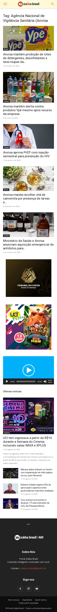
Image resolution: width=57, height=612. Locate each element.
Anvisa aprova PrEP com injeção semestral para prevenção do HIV (26, 154)
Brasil (6, 49)
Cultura (7, 433)
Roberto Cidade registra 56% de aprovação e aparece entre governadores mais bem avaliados (37, 487)
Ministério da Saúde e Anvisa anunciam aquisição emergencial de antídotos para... (28, 244)
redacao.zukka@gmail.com (33, 568)
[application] (28, 370)
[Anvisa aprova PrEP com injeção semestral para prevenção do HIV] (28, 136)
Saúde (6, 101)
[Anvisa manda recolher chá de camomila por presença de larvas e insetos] (28, 178)
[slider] (26, 381)
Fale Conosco (14, 600)
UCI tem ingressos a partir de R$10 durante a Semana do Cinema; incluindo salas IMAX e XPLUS (27, 441)
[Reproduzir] (7, 381)
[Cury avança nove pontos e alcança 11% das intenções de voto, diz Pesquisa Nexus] (10, 503)
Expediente (27, 600)
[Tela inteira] (50, 381)
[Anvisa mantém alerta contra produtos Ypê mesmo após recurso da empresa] (28, 87)
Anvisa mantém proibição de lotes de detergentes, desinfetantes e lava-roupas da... (27, 58)
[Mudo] (45, 381)
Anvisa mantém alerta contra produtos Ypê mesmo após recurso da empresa (27, 110)
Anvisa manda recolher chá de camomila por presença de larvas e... (26, 198)
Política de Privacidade (28, 603)
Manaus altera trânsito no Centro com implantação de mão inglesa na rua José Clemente (36, 472)
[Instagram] (29, 589)
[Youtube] (37, 589)
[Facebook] (20, 589)
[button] (5, 4)
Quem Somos (41, 600)
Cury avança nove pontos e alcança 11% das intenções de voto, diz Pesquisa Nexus (35, 503)
